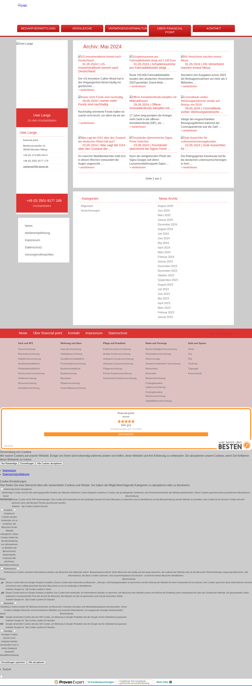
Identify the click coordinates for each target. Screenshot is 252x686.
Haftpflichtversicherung (29, 359)
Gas (190, 354)
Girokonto (193, 363)
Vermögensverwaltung (127, 28)
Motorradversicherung (28, 354)
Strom (191, 349)
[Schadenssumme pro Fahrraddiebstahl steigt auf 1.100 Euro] (153, 60)
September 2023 (168, 280)
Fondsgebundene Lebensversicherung (155, 385)
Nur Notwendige (9, 463)
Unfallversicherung (27, 378)
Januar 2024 (165, 261)
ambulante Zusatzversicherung (118, 359)
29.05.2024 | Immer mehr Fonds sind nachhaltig (97, 102)
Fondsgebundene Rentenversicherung (155, 394)
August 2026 (165, 205)
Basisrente (151, 373)
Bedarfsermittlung (38, 28)
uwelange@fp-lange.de (35, 166)
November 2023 (167, 270)
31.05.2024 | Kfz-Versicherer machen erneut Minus (202, 65)
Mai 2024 (163, 243)
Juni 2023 (164, 293)
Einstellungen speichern (13, 662)
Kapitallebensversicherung (159, 401)
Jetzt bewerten (126, 434)
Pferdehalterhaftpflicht (29, 368)
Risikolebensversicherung (158, 354)
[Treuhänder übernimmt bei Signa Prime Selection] (153, 141)
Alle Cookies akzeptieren (49, 463)
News (29, 225)
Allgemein (87, 205)
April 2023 (164, 303)
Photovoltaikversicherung (73, 363)
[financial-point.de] (22, 5)
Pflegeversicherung (112, 368)
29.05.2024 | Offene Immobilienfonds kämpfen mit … (151, 106)
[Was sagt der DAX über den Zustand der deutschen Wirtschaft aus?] (102, 141)
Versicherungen (90, 210)
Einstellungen (27, 463)
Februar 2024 (166, 256)
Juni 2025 (164, 210)
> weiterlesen (86, 89)
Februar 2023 (166, 312)
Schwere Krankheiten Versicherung (163, 363)
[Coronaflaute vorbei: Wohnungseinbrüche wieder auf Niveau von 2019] (205, 104)
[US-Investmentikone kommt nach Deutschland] (102, 60)
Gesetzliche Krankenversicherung (119, 378)
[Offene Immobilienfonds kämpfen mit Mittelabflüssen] (153, 100)
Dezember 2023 (167, 266)
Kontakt (214, 28)
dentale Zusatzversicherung (116, 354)
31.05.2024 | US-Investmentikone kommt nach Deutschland (98, 67)
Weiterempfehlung (37, 233)
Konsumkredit (195, 373)
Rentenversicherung (155, 378)
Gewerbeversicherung (28, 388)
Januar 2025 (165, 219)
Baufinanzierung (68, 373)
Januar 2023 (165, 317)
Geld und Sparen (197, 343)
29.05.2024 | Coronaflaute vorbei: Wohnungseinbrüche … (202, 110)
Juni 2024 (164, 238)
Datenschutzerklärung (16, 474)
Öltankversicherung (70, 383)
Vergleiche (82, 28)
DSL (190, 359)
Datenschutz (33, 247)
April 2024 (164, 247)
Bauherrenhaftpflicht (70, 368)
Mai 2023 (163, 298)
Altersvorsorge (153, 359)
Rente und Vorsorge (156, 343)
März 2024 (164, 252)
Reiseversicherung (27, 383)
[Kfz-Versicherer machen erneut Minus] (205, 60)
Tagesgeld (193, 368)
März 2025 (164, 215)
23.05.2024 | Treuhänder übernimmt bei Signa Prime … (150, 147)
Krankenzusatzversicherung (117, 349)
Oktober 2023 (166, 275)
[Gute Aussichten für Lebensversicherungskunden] (205, 141)
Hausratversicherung (71, 349)
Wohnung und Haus (71, 343)
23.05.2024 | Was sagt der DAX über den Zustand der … (101, 147)
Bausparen (66, 378)
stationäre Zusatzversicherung (118, 363)
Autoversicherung (26, 349)
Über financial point (170, 30)
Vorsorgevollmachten (39, 254)
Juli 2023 (163, 289)
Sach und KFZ (25, 343)
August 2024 (165, 229)
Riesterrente (152, 368)
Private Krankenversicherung (117, 373)
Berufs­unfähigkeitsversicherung (161, 349)
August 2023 (165, 284)
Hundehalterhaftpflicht (29, 363)
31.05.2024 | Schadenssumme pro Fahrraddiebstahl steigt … (152, 65)
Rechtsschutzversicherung (31, 373)
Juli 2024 (163, 233)
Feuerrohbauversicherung (73, 388)
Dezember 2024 (167, 224)
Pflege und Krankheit (114, 343)
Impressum (32, 240)
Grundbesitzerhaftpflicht (72, 359)
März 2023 (164, 307)
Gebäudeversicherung (71, 354)
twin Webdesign (221, 333)
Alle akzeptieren (36, 662)
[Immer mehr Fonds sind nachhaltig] (100, 97)
